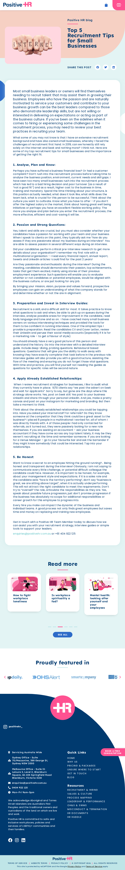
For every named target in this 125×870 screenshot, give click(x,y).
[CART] (106, 5)
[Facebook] (10, 840)
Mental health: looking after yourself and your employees (85, 601)
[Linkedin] (23, 840)
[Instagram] (5, 727)
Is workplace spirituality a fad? (45, 598)
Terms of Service (94, 866)
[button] (98, 67)
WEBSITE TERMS (39, 863)
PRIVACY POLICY (59, 863)
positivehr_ (15, 726)
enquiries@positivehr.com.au (32, 534)
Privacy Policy (74, 866)
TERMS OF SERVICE (17, 863)
